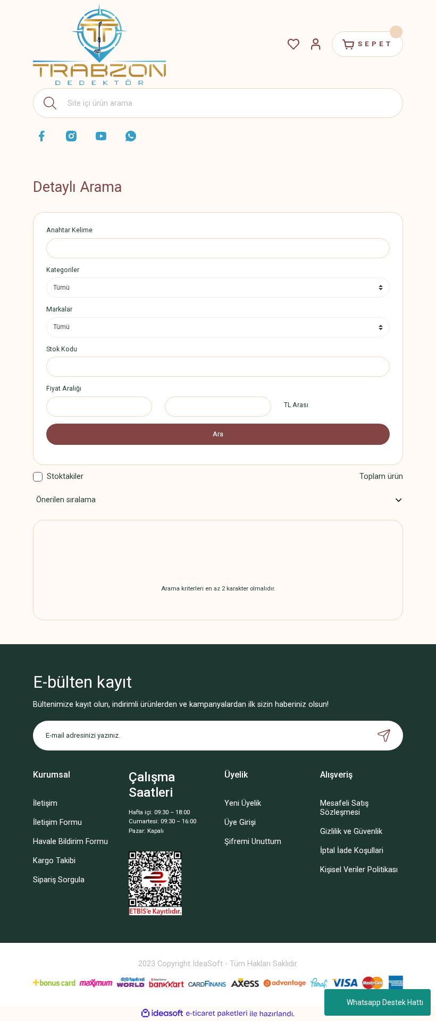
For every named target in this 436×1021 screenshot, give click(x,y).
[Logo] (99, 44)
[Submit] (384, 735)
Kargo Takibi (54, 860)
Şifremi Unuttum (252, 841)
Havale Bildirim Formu (70, 841)
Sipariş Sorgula (59, 879)
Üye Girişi (240, 822)
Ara (218, 434)
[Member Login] (315, 44)
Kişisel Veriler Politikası (359, 869)
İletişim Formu (57, 822)
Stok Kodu (61, 349)
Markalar (59, 309)
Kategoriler (62, 270)
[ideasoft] (162, 1013)
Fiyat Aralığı (63, 388)
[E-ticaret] (217, 1013)
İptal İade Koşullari (351, 850)
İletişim (45, 803)
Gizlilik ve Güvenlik (351, 831)
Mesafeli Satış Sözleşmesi (344, 808)
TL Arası (296, 405)
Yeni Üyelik (242, 803)
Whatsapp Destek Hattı (385, 1002)
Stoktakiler (65, 476)
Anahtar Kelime (69, 230)
